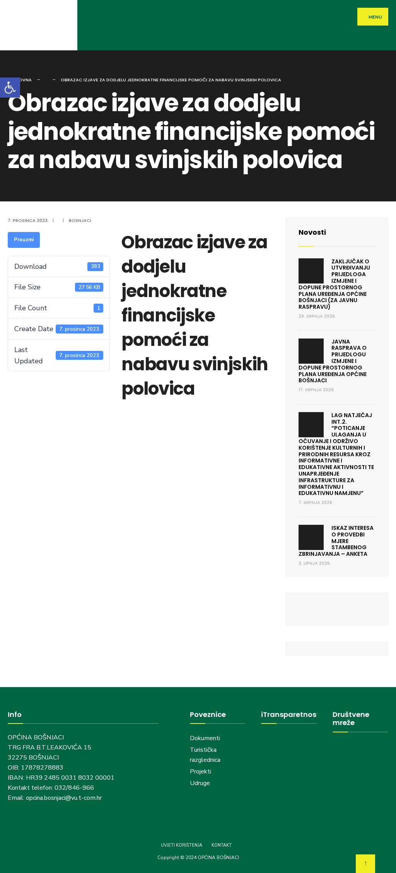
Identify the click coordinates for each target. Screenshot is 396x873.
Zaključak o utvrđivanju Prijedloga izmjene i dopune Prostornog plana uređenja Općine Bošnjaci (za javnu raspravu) (334, 284)
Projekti (200, 771)
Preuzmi (24, 239)
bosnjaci (80, 220)
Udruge (201, 783)
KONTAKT (222, 845)
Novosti (312, 232)
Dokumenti (205, 738)
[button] (10, 87)
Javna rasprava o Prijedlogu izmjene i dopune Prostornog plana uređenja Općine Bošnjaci (333, 361)
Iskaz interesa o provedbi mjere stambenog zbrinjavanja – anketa (336, 541)
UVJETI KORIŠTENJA (181, 845)
